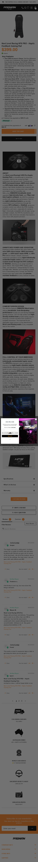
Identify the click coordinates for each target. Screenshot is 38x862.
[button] (10, 433)
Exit (10, 439)
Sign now (10, 436)
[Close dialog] (36, 419)
